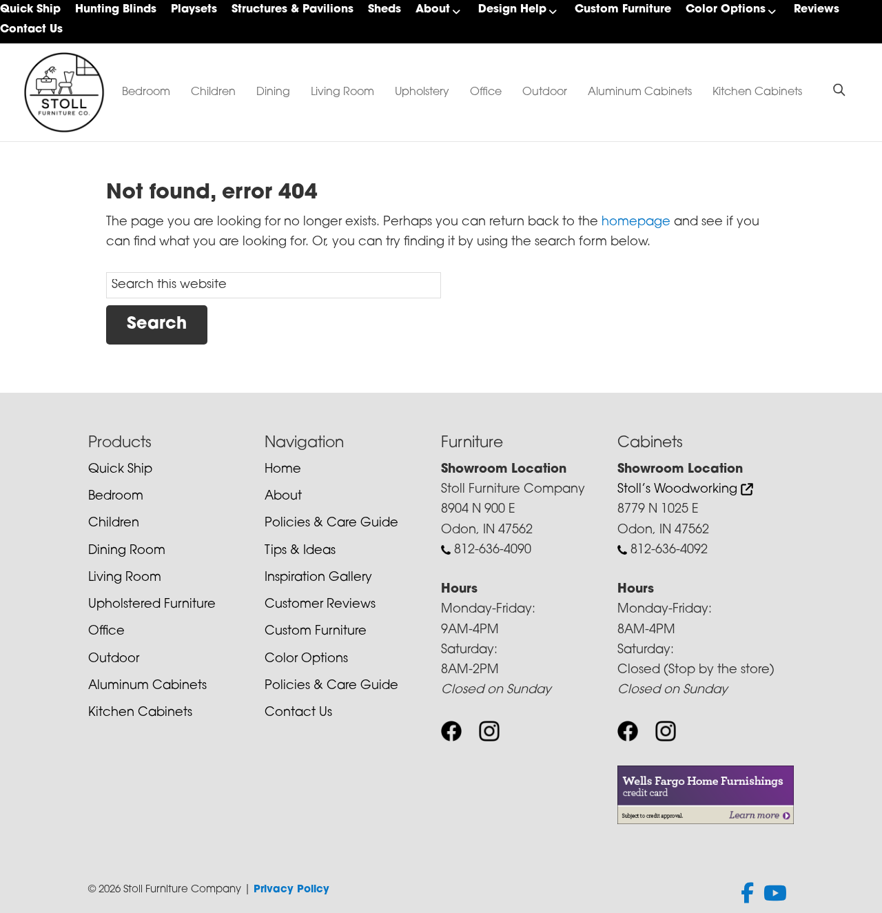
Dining (273, 92)
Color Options (726, 9)
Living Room (342, 92)
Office (486, 92)
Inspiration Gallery (318, 578)
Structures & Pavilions (292, 9)
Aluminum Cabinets (640, 92)
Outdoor (544, 92)
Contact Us (31, 29)
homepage (636, 222)
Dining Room (126, 551)
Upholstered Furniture (152, 605)
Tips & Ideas (300, 551)
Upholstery (422, 92)
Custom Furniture (623, 9)
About (433, 9)
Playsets (194, 9)
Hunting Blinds (115, 9)
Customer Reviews (320, 605)
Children (213, 92)
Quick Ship (30, 9)
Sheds (384, 9)
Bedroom (146, 92)
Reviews (816, 9)
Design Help (512, 9)
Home (283, 470)
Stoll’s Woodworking (679, 490)
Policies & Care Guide (331, 523)
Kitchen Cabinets (757, 92)
